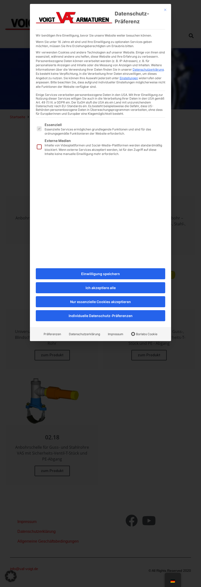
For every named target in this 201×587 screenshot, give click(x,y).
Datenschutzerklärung (148, 69)
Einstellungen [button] (129, 78)
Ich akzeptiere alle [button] (101, 288)
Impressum (115, 334)
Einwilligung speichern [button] (100, 274)
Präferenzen (52, 334)
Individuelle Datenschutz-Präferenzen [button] (101, 316)
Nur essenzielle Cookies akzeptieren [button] (100, 302)
